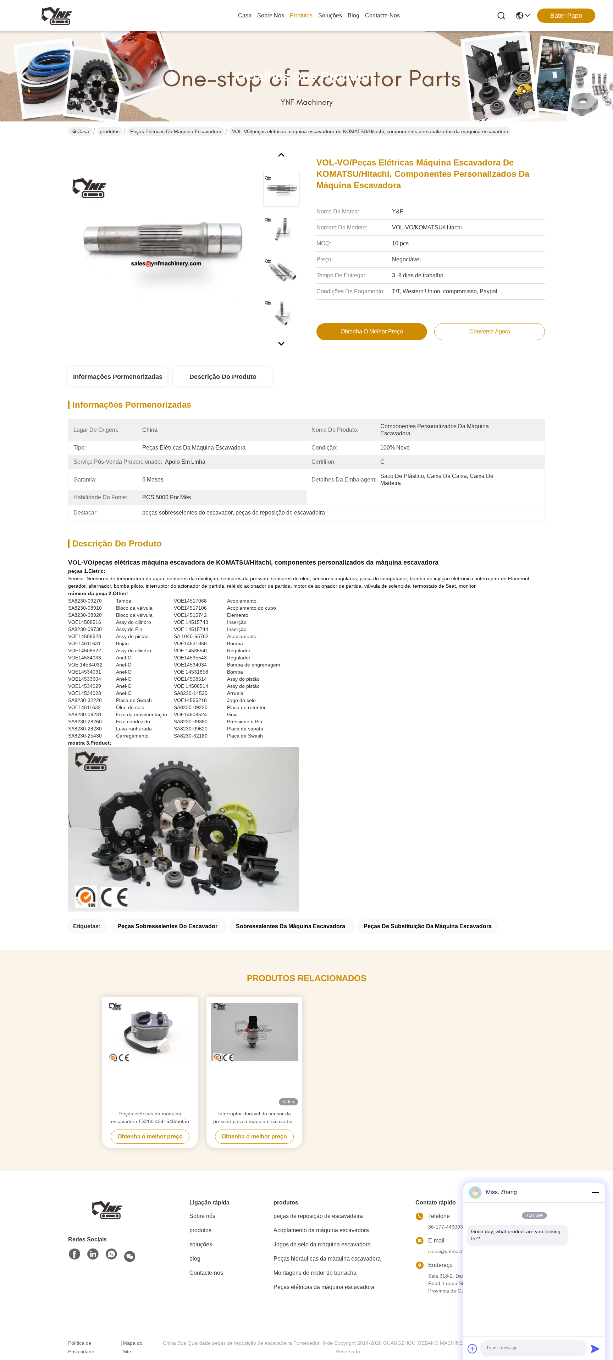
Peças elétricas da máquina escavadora (175, 131)
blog (353, 15)
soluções (330, 15)
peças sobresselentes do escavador (167, 926)
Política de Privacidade (81, 1347)
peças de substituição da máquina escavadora (428, 926)
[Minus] (595, 1192)
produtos (301, 15)
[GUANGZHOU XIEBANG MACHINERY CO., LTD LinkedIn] (93, 1254)
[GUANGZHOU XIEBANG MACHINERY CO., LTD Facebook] (74, 1254)
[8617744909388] (111, 1254)
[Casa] (107, 1209)
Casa (245, 15)
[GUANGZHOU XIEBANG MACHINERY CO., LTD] (57, 15)
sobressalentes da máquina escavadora (290, 926)
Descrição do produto (222, 376)
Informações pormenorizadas (117, 376)
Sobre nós (270, 15)
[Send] (595, 1348)
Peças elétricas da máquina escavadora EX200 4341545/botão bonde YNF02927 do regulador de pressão (150, 1118)
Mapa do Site (133, 1347)
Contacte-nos (382, 15)
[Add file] (472, 1348)
